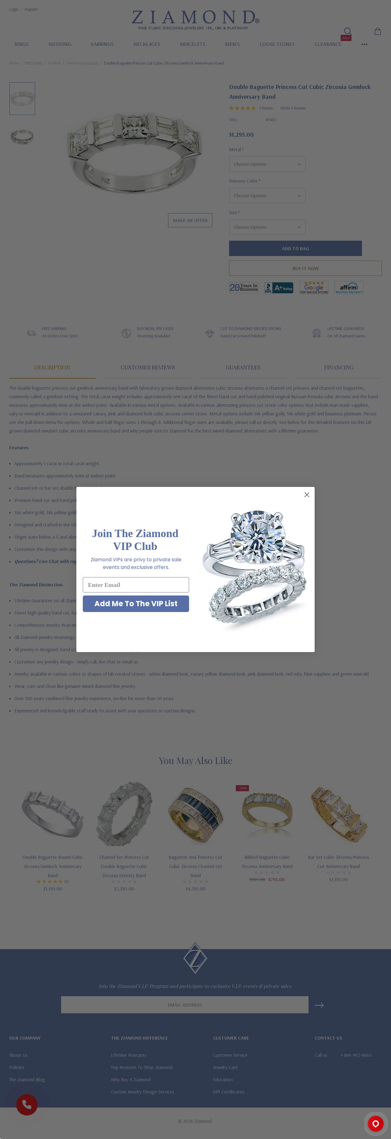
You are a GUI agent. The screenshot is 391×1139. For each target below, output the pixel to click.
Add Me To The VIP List (135, 604)
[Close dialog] (306, 494)
